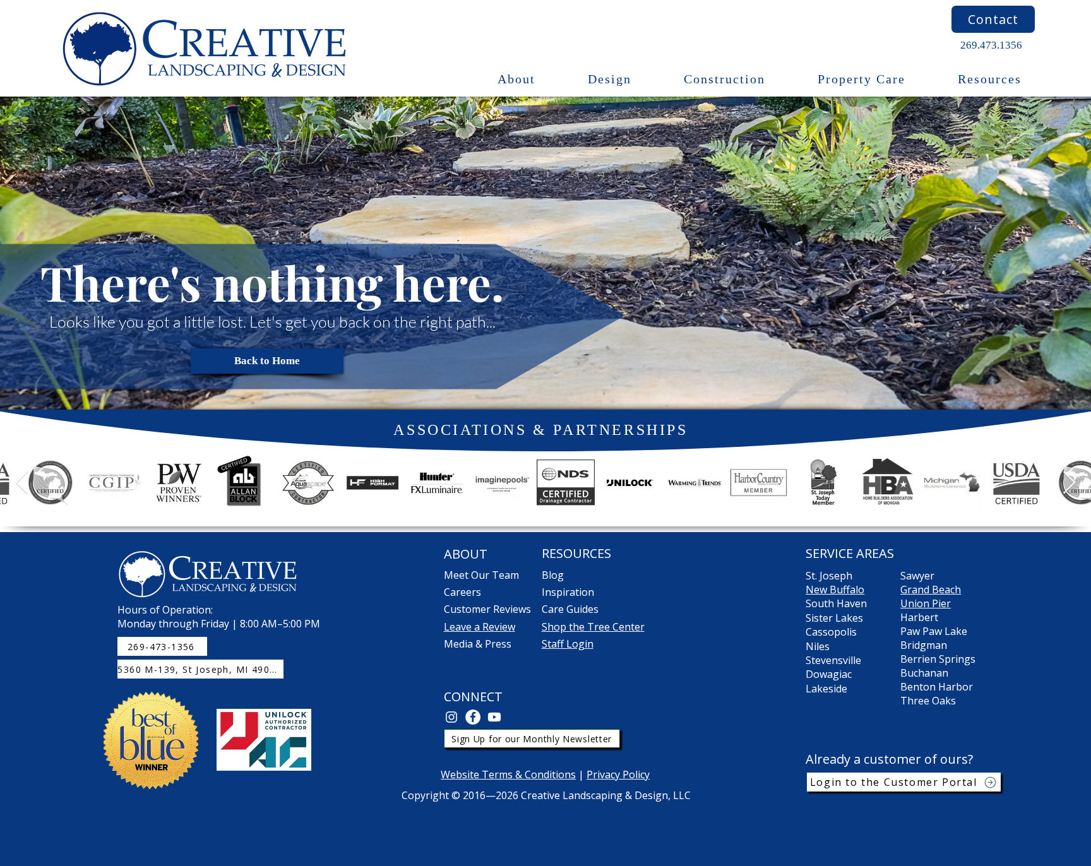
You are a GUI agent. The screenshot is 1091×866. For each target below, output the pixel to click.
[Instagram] (451, 717)
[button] (516, 79)
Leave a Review (479, 627)
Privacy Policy (618, 774)
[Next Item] (1069, 483)
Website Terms (478, 774)
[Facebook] (472, 717)
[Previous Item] (22, 483)
